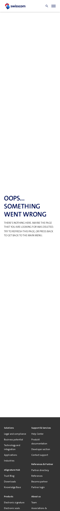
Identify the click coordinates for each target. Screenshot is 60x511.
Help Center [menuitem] (37, 433)
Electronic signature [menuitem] (14, 502)
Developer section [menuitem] (40, 449)
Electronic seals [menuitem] (12, 508)
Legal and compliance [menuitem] (15, 433)
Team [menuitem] (34, 502)
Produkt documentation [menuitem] (39, 441)
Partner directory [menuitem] (40, 470)
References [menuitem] (36, 475)
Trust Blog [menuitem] (9, 475)
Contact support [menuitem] (39, 454)
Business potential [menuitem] (13, 439)
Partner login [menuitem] (38, 487)
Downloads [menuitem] (10, 481)
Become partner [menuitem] (39, 481)
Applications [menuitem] (10, 454)
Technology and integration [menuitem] (12, 447)
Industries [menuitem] (9, 460)
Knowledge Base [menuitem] (12, 487)
